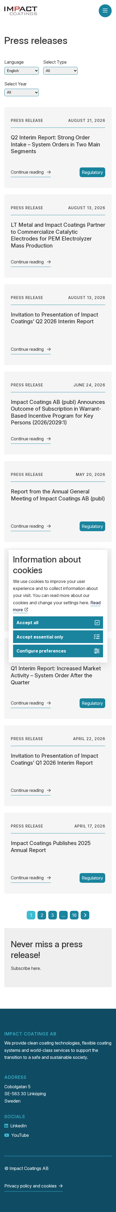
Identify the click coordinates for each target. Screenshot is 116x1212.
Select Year (15, 84)
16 (74, 915)
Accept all (27, 622)
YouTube (20, 1135)
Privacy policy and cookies (30, 1186)
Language (14, 62)
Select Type (55, 62)
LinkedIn (18, 1125)
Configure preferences (41, 651)
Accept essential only (39, 637)
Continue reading (28, 172)
